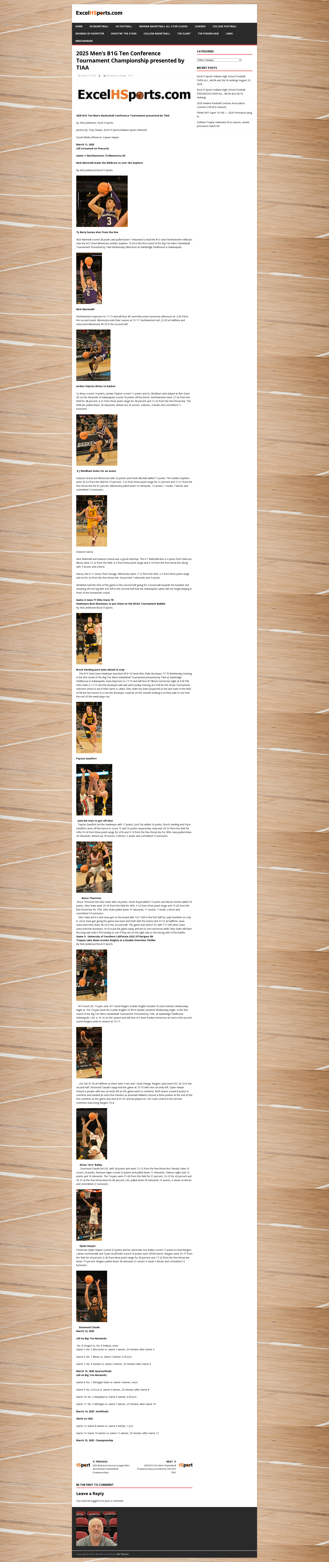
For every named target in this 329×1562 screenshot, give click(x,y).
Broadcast (112, 75)
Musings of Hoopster (90, 33)
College (122, 75)
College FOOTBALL (225, 26)
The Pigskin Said (208, 33)
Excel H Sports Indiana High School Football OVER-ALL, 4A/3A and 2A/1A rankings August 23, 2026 (224, 80)
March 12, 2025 (88, 75)
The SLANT (184, 33)
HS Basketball (99, 26)
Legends (200, 26)
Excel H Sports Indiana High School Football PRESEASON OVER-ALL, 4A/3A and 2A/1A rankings (221, 93)
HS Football (124, 26)
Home (79, 26)
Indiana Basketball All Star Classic (163, 26)
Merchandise (84, 40)
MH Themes (123, 1554)
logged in (96, 1500)
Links (229, 33)
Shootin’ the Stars (124, 33)
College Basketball (157, 33)
